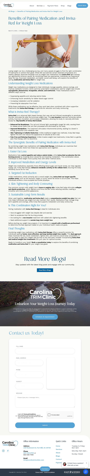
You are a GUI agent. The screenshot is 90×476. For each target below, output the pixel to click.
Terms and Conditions (30, 414)
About (32, 6)
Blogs (69, 6)
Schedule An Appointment (45, 317)
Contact (59, 459)
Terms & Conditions (49, 472)
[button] (41, 6)
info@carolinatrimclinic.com (33, 460)
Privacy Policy (39, 472)
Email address (21, 358)
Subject (19, 381)
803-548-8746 (28, 453)
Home (58, 446)
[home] (8, 5)
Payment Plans (52, 6)
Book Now (82, 5)
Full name (19, 346)
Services (59, 449)
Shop (63, 6)
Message (19, 393)
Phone (18, 370)
